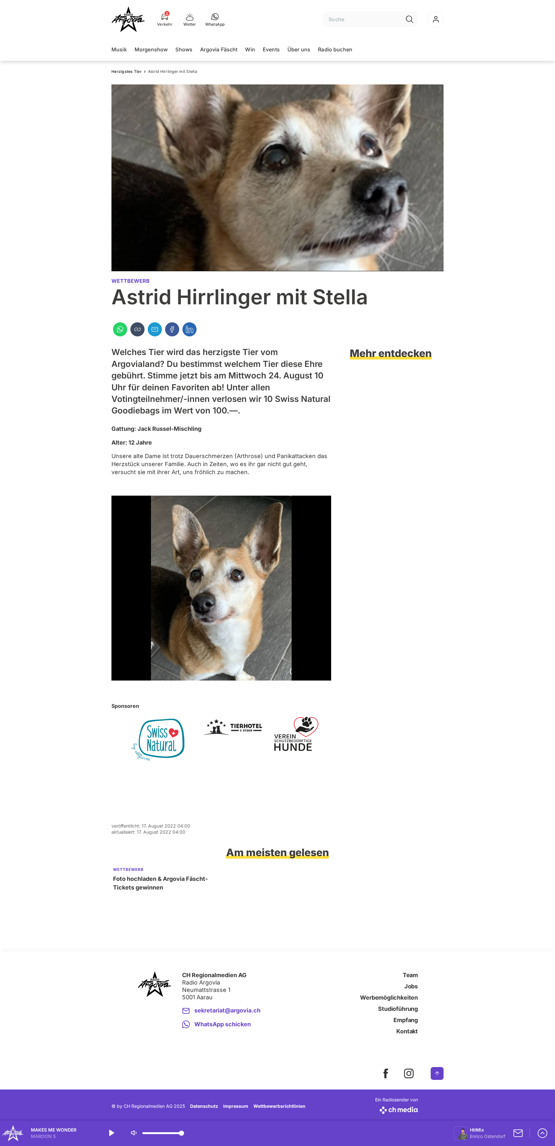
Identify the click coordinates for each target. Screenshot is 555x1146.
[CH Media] (396, 1109)
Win (250, 49)
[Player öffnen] (542, 1133)
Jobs (411, 986)
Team (410, 975)
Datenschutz (204, 1106)
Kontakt (407, 1031)
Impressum (235, 1106)
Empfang (405, 1020)
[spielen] (111, 1133)
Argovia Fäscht (218, 49)
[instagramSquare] (408, 1073)
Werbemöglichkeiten (389, 997)
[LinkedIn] (189, 329)
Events (271, 49)
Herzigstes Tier (126, 71)
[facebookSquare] (385, 1073)
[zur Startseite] (128, 19)
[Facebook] (172, 329)
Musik (119, 49)
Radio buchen (335, 49)
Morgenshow (151, 49)
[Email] (155, 329)
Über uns (298, 49)
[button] (215, 19)
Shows (183, 49)
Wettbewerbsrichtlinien (279, 1106)
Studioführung (398, 1008)
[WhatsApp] (120, 329)
